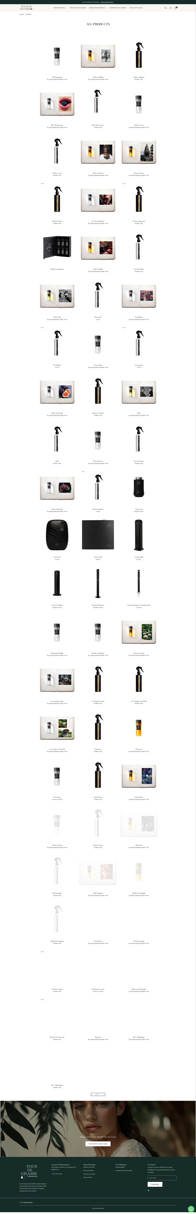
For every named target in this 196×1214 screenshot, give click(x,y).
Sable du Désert (57, 1181)
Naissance (98, 749)
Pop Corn (98, 1037)
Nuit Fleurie (98, 797)
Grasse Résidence (98, 605)
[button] (165, 8)
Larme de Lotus (138, 653)
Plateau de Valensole (138, 989)
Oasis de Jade (57, 845)
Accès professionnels (107, 2)
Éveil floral (139, 317)
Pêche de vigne (139, 941)
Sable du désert (138, 1133)
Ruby (98, 1085)
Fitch (139, 413)
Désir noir (98, 317)
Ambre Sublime (98, 77)
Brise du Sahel (98, 173)
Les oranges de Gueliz (139, 701)
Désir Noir (57, 317)
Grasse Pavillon (57, 605)
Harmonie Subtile (57, 653)
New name (57, 797)
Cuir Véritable (98, 269)
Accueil (21, 14)
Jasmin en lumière (98, 653)
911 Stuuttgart (57, 77)
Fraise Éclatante (57, 509)
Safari (98, 1181)
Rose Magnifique (139, 1037)
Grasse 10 (138, 509)
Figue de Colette (57, 413)
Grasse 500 (139, 557)
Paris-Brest (98, 941)
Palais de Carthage (139, 893)
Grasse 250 (98, 557)
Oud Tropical (57, 893)
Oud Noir (139, 845)
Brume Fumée (139, 173)
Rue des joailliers (57, 1133)
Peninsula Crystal (98, 989)
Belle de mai (138, 125)
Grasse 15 (57, 557)
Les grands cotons (57, 701)
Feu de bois (98, 365)
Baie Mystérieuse (57, 125)
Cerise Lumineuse (98, 221)
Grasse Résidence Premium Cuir (138, 605)
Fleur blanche (98, 461)
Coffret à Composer (57, 269)
